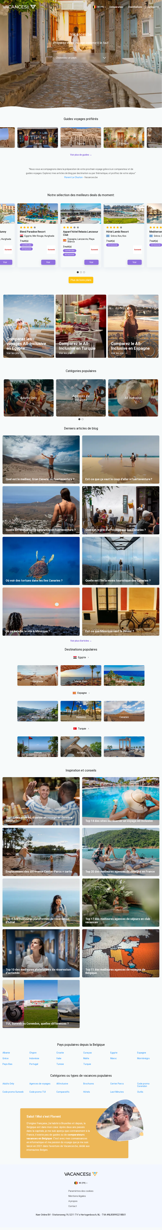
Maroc (113, 1058)
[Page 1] (77, 272)
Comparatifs (62, 1092)
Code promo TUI (37, 1092)
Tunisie (60, 1064)
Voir (91, 262)
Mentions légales (77, 1196)
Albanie (6, 1052)
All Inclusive (62, 1083)
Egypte (82, 657)
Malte (86, 1058)
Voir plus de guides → (81, 154)
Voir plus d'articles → (81, 640)
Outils (140, 1092)
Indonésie (34, 1058)
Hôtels (86, 1092)
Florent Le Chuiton (73, 177)
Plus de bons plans (80, 280)
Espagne (82, 692)
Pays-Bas (7, 1064)
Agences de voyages (39, 1083)
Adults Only (8, 1083)
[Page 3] (84, 272)
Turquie (82, 728)
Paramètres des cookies (80, 1191)
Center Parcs (117, 1083)
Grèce (6, 1058)
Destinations (135, 7)
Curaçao (87, 1052)
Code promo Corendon (143, 1084)
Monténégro (143, 1058)
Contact (72, 1206)
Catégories (153, 7)
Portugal (33, 1064)
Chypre (33, 1052)
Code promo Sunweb (13, 1092)
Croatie (60, 1052)
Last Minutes (117, 1092)
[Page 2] (81, 272)
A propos (72, 1201)
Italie (58, 1058)
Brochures (88, 1083)
